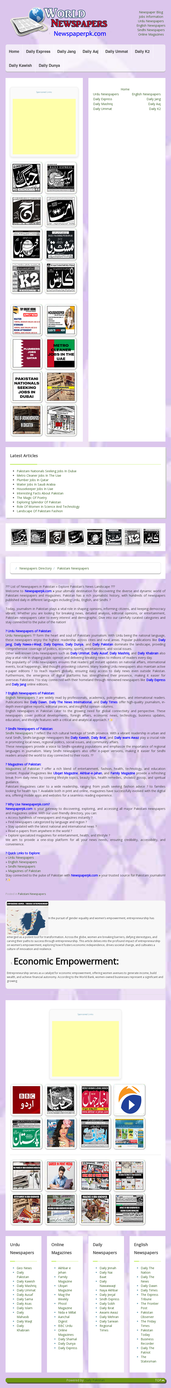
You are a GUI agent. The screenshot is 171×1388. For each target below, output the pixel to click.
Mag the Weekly (64, 1296)
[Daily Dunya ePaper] (61, 1100)
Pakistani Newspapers (32, 894)
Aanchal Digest (63, 1319)
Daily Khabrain (23, 1328)
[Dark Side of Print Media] (96, 1176)
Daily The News (147, 1279)
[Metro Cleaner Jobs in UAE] (61, 353)
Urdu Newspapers (151, 21)
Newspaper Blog (151, 12)
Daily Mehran (109, 1317)
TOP (158, 1380)
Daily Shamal (67, 1339)
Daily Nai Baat (106, 1274)
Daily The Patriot (147, 1350)
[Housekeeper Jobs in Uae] (61, 320)
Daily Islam (25, 1308)
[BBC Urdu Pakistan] (27, 1100)
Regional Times (106, 1328)
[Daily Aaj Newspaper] (27, 211)
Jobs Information (151, 16)
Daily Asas (24, 1303)
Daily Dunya (49, 65)
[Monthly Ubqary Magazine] (129, 1133)
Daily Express (38, 51)
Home (14, 51)
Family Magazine (65, 1279)
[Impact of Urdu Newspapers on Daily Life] (129, 1176)
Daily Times (149, 1290)
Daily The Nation (147, 1270)
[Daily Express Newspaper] (61, 178)
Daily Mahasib (23, 1314)
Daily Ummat (116, 51)
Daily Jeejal (107, 1294)
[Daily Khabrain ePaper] (27, 244)
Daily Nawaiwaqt (108, 1283)
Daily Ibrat (107, 1308)
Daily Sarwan (109, 1321)
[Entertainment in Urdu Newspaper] (27, 1209)
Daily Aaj (90, 51)
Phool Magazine (65, 1305)
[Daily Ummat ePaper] (61, 211)
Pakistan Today (147, 1332)
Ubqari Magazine (65, 1288)
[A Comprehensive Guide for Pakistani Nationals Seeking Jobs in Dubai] (27, 387)
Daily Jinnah (108, 1268)
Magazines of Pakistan (23, 769)
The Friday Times (148, 1323)
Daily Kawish (20, 65)
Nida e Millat (67, 1312)
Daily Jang (66, 51)
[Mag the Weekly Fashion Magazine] (61, 1133)
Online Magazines (151, 34)
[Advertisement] (44, 126)
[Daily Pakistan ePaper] (27, 1133)
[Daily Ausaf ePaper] (96, 1133)
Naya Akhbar (109, 1290)
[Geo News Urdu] (129, 1100)
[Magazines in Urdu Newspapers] (96, 1209)
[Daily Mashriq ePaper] (61, 244)
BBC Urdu (65, 1326)
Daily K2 (142, 51)
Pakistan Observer (147, 1314)
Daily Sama (25, 1299)
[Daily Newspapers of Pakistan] (71, 22)
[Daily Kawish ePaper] (61, 278)
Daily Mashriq (103, 104)
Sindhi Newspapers (151, 30)
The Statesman (148, 1359)
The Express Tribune (149, 1296)
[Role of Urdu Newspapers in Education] (27, 420)
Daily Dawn (149, 1286)
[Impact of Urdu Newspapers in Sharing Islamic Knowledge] (129, 1209)
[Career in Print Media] (61, 1176)
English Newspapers (150, 25)
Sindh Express (109, 1299)
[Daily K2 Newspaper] (27, 278)
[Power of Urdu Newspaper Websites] (27, 1176)
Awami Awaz (109, 1312)
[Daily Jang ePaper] (27, 178)
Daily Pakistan (23, 1274)
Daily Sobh (107, 1303)
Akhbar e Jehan (64, 1270)
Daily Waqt (24, 1321)
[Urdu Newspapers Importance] (61, 387)
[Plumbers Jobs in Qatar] (27, 353)
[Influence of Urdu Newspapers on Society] (61, 1209)
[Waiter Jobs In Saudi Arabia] (27, 320)
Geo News (24, 1268)
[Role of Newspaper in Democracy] (61, 420)
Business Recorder (147, 1341)
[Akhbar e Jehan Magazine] (96, 1100)
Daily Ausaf (25, 1294)
